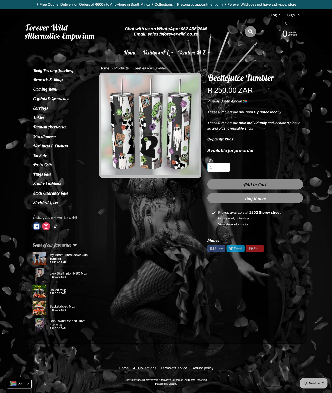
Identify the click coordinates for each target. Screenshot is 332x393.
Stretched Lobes (45, 202)
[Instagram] (46, 226)
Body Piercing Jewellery (53, 70)
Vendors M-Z (194, 53)
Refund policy (202, 368)
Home (130, 52)
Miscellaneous (44, 136)
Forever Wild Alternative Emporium (60, 32)
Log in (276, 15)
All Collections (144, 368)
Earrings (40, 108)
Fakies (38, 117)
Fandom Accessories (49, 127)
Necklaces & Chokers (50, 146)
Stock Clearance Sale (50, 193)
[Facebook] (37, 226)
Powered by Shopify (166, 383)
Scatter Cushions (47, 183)
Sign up (293, 15)
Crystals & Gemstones (51, 98)
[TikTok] (55, 226)
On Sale (40, 155)
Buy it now (255, 198)
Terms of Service (174, 368)
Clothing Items (45, 89)
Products (121, 68)
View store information (234, 224)
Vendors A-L (158, 53)
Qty (210, 160)
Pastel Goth (42, 165)
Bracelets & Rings (48, 79)
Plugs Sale (42, 174)
